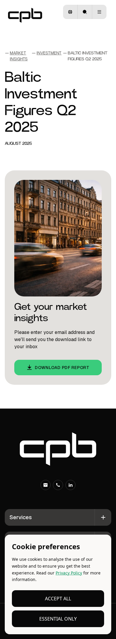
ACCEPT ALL (58, 598)
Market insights (19, 56)
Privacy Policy (69, 573)
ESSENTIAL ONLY (58, 619)
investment (49, 53)
